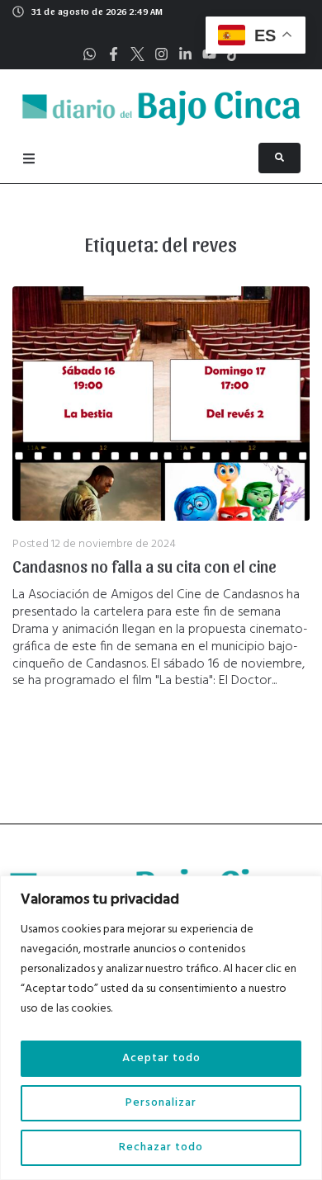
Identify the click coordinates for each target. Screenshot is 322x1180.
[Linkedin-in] (185, 54)
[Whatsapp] (90, 54)
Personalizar (161, 1102)
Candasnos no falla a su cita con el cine (144, 566)
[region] (161, 1028)
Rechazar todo (161, 1147)
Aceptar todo (161, 1058)
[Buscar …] (279, 158)
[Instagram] (161, 54)
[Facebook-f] (114, 54)
